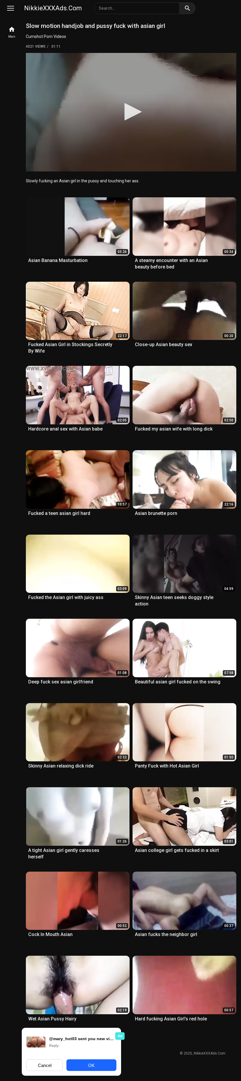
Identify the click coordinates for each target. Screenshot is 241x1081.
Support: (109, 1054)
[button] (131, 112)
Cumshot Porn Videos (46, 36)
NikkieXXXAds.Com (53, 8)
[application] (131, 112)
